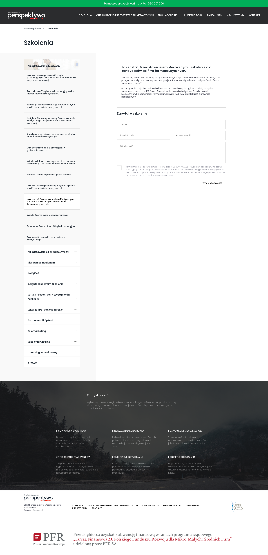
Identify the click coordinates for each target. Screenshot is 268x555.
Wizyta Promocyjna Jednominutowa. (47, 215)
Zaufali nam (215, 15)
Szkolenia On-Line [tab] (38, 342)
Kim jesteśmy (235, 15)
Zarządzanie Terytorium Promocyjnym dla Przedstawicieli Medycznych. (50, 92)
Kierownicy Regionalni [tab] (41, 262)
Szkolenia (85, 15)
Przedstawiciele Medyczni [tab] (43, 66)
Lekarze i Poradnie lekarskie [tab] (45, 309)
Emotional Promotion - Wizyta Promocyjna (51, 226)
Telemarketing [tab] (36, 331)
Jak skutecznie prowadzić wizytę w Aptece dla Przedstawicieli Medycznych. (51, 187)
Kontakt (254, 15)
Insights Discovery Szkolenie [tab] (45, 284)
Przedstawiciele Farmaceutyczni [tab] (48, 252)
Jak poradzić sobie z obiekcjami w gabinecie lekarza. (46, 149)
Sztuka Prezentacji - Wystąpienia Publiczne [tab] (48, 297)
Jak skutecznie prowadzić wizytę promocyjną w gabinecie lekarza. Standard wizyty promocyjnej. (51, 78)
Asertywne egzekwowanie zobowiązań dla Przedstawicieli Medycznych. (51, 135)
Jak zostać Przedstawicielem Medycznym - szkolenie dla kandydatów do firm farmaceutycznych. (51, 202)
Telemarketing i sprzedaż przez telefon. (49, 174)
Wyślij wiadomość (212, 183)
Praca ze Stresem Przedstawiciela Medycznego (46, 238)
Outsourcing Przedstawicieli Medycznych (125, 15)
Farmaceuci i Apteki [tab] (40, 320)
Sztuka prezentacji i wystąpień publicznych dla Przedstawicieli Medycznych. (51, 106)
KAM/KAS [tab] (33, 273)
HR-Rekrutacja (192, 15)
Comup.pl (38, 510)
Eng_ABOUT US (167, 15)
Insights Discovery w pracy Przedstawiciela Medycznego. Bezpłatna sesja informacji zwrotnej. (51, 121)
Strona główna (32, 28)
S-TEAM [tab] (32, 363)
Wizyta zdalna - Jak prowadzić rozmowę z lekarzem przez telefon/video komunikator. (51, 162)
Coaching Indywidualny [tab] (42, 352)
